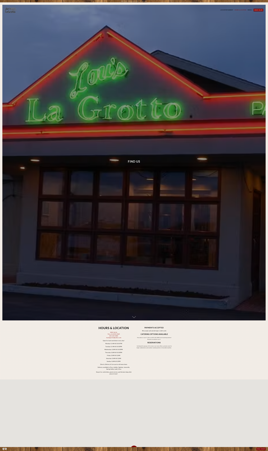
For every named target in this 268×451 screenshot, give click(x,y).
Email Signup (261, 449)
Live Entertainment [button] (226, 10)
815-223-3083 (143, 1)
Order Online (258, 10)
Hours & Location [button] (240, 10)
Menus (250, 10)
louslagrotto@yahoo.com (113, 337)
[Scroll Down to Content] (134, 317)
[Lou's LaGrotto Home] (10, 10)
